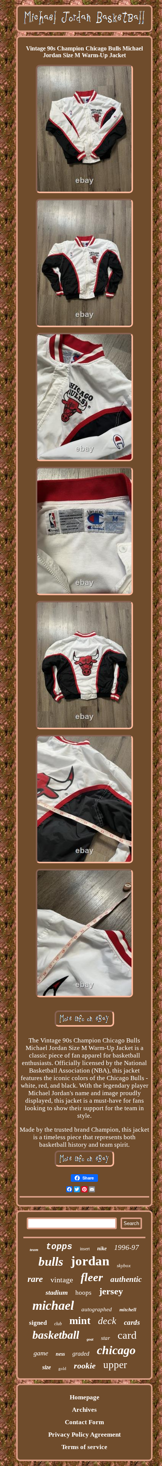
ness (60, 1354)
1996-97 (126, 1247)
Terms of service (84, 1447)
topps (59, 1247)
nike (102, 1248)
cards (132, 1322)
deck (107, 1320)
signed (38, 1322)
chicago (116, 1350)
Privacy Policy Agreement (84, 1434)
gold (62, 1368)
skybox (124, 1265)
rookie (85, 1365)
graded (80, 1353)
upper (115, 1364)
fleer (92, 1277)
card (127, 1335)
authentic (126, 1279)
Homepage (84, 1397)
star (105, 1338)
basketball (55, 1335)
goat (90, 1339)
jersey (111, 1291)
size (46, 1367)
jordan (90, 1261)
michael (53, 1305)
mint (79, 1320)
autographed (96, 1309)
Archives (84, 1409)
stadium (57, 1292)
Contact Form (84, 1422)
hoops (83, 1292)
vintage (61, 1280)
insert (85, 1248)
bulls (50, 1261)
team (34, 1249)
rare (35, 1279)
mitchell (127, 1309)
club (58, 1323)
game (41, 1353)
